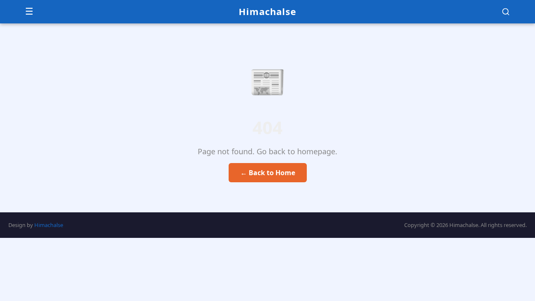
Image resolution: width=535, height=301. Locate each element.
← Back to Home (267, 172)
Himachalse (267, 11)
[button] (506, 12)
